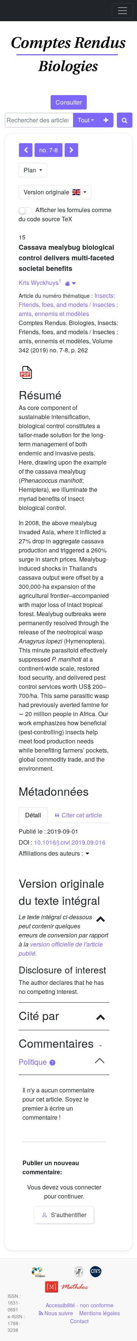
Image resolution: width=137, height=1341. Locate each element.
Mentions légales (99, 1313)
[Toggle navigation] (122, 10)
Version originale (48, 192)
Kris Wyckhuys (39, 282)
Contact (79, 1321)
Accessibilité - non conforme (79, 1305)
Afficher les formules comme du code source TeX (65, 214)
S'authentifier (67, 1214)
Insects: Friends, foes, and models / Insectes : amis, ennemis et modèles (68, 304)
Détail (33, 815)
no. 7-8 (48, 150)
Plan (31, 170)
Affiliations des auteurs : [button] (51, 853)
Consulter (69, 102)
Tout (83, 120)
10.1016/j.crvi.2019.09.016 (69, 842)
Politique (34, 1061)
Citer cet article (81, 815)
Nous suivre (58, 1313)
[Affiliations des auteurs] (70, 283)
